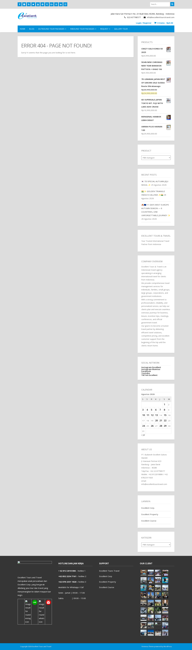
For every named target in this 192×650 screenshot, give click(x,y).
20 (156, 420)
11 (148, 415)
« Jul (143, 435)
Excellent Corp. (148, 508)
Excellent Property (149, 514)
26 (152, 425)
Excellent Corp (105, 576)
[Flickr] (24, 4)
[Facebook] (20, 4)
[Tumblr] (47, 4)
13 (156, 415)
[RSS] (29, 4)
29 (165, 425)
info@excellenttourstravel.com (160, 17)
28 (160, 425)
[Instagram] (65, 4)
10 (143, 415)
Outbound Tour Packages (51, 29)
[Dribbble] (56, 4)
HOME (22, 29)
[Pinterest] (42, 4)
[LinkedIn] (61, 4)
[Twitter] (33, 4)
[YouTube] (38, 4)
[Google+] (52, 4)
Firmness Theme (148, 646)
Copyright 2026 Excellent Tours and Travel (35, 646)
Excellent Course (148, 520)
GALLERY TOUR (121, 29)
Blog (31, 29)
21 (160, 420)
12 (152, 415)
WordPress (168, 646)
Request (104, 29)
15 (165, 415)
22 (165, 420)
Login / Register (144, 23)
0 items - (165, 23)
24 (143, 425)
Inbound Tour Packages (82, 29)
